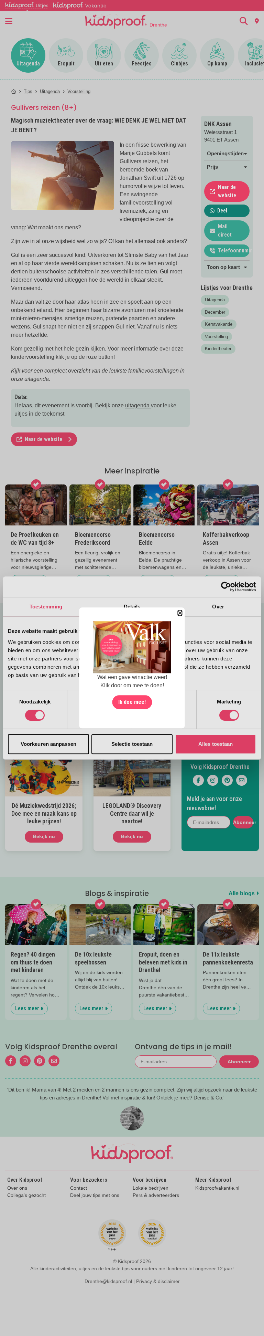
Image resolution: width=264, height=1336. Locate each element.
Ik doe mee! (132, 702)
